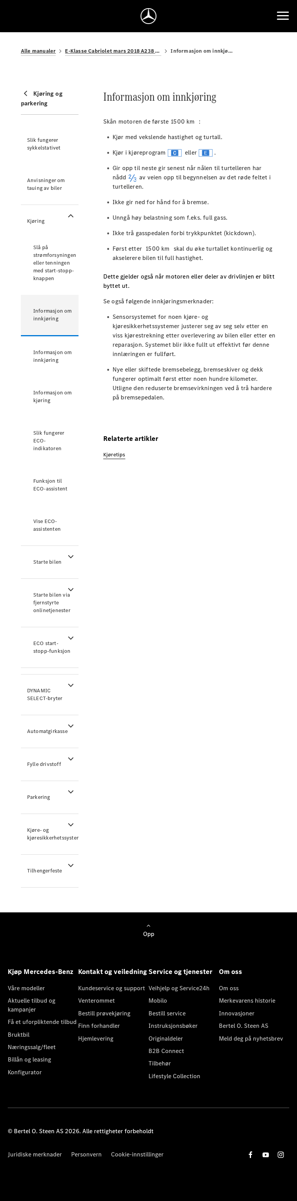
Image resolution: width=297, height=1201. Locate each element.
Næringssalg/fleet (32, 1047)
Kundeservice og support (111, 988)
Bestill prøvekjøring (104, 1013)
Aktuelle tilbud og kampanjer (31, 1004)
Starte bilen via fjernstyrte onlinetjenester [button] (51, 602)
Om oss (229, 988)
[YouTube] (265, 1155)
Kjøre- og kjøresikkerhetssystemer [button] (53, 833)
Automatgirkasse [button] (47, 731)
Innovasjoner (236, 1013)
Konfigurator (25, 1072)
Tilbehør (159, 1063)
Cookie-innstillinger (137, 1154)
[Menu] (283, 16)
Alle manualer (38, 51)
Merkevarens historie (247, 1000)
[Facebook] (250, 1155)
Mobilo (157, 1000)
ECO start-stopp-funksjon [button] (52, 647)
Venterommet (96, 1000)
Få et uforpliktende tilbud (42, 1022)
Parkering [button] (38, 797)
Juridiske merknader (35, 1154)
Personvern (86, 1154)
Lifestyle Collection (174, 1076)
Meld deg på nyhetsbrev (251, 1038)
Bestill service (167, 1013)
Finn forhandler (99, 1026)
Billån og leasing (29, 1059)
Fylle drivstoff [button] (44, 764)
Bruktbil (18, 1035)
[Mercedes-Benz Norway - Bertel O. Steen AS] (149, 16)
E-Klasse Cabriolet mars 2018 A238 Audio (113, 51)
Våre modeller (26, 988)
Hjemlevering (95, 1038)
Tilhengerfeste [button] (44, 870)
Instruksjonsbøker (173, 1026)
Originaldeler (165, 1038)
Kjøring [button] (35, 221)
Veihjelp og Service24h (179, 988)
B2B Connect (166, 1051)
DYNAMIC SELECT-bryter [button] (45, 694)
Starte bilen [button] (47, 562)
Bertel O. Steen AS (243, 1026)
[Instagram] (280, 1155)
